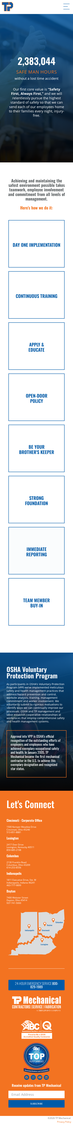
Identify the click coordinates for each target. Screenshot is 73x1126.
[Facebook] (26, 1077)
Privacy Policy (64, 1121)
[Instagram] (33, 1077)
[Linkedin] (46, 1077)
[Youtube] (39, 1077)
